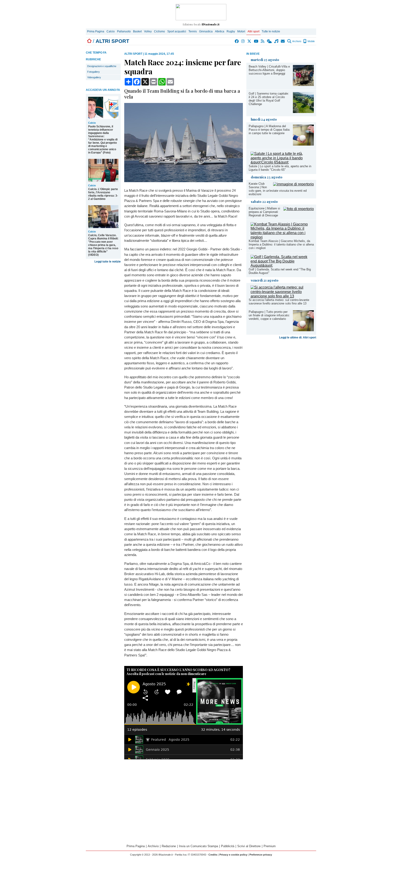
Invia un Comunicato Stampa (198, 846)
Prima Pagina (95, 31)
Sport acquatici (176, 31)
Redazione (169, 846)
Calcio (111, 31)
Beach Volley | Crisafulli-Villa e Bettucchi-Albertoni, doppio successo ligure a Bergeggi (269, 70)
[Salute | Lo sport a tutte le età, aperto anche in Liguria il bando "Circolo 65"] (282, 162)
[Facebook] (237, 41)
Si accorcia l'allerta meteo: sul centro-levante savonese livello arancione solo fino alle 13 (279, 301)
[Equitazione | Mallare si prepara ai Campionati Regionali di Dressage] (298, 209)
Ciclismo (159, 31)
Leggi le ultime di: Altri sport (297, 337)
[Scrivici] (283, 41)
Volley (148, 31)
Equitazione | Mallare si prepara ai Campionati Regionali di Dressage (264, 212)
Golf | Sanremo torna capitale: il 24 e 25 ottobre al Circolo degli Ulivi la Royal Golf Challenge (269, 99)
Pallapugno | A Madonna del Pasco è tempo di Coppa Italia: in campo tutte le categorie (269, 129)
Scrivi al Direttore (249, 846)
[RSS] (263, 41)
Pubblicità (227, 846)
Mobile (311, 41)
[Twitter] (249, 41)
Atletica (219, 31)
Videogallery (94, 77)
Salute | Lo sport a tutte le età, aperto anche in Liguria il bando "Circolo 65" (280, 167)
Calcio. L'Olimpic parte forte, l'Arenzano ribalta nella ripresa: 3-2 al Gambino (103, 194)
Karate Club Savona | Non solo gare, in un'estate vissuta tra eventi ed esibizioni (278, 189)
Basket (137, 31)
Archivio (296, 41)
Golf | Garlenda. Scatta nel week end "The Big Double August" (280, 271)
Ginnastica (206, 31)
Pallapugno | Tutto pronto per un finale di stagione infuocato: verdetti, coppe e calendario (269, 315)
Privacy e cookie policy (233, 854)
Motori (241, 31)
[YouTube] (256, 41)
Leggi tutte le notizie (107, 261)
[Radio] (276, 41)
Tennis (192, 31)
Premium (270, 846)
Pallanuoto (124, 31)
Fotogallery (93, 71)
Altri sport (253, 31)
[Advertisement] (281, 377)
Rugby (231, 31)
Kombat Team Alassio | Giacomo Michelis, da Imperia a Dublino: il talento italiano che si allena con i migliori (281, 244)
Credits (212, 854)
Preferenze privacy (260, 854)
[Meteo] (269, 41)
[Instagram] (243, 41)
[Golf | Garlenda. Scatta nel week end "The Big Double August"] (282, 265)
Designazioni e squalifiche (101, 66)
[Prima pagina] (89, 41)
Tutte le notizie (271, 31)
